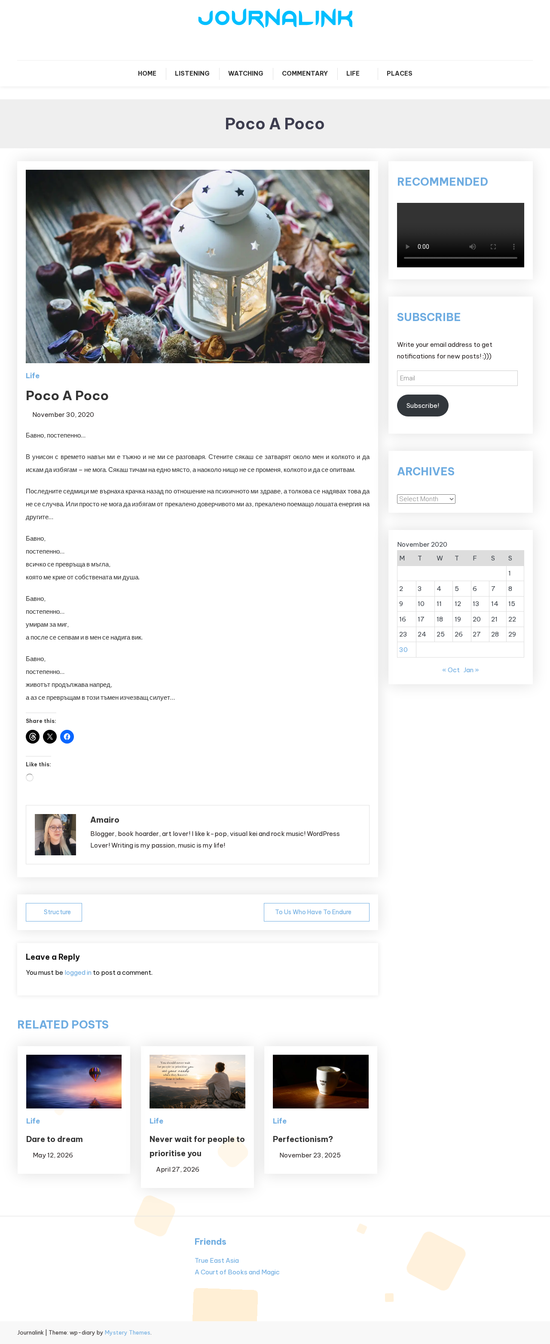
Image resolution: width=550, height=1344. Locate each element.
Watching (245, 73)
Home (147, 73)
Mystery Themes (127, 1332)
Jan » (471, 670)
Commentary (305, 73)
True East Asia (217, 1260)
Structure (57, 912)
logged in (78, 972)
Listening (192, 73)
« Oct (451, 670)
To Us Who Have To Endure (313, 912)
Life (353, 73)
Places (399, 73)
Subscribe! (422, 405)
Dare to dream (54, 1139)
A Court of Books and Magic (237, 1272)
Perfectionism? (303, 1139)
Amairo (104, 820)
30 (403, 650)
